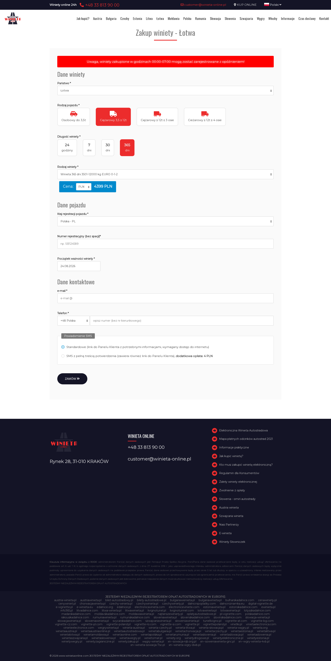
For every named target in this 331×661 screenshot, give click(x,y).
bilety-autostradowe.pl (151, 600)
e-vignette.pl (64, 607)
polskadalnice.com (257, 614)
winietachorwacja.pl (188, 631)
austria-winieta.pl (65, 600)
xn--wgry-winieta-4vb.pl (254, 641)
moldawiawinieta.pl (141, 614)
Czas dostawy (306, 18)
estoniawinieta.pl (214, 607)
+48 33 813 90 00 (101, 4)
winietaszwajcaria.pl (75, 638)
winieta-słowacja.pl (211, 627)
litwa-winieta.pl (111, 610)
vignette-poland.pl (118, 624)
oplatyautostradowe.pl (201, 614)
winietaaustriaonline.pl (95, 631)
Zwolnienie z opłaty (232, 490)
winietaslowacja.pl (231, 634)
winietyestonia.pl (258, 638)
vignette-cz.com (66, 624)
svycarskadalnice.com (127, 621)
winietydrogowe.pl (197, 638)
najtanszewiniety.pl (170, 614)
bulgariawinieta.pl (210, 600)
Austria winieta (229, 507)
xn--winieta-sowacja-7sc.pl (147, 645)
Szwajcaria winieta (231, 516)
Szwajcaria (246, 18)
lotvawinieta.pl (207, 610)
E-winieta (225, 533)
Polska (187, 18)
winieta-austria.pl (134, 627)
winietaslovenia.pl (204, 634)
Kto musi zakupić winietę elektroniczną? (246, 464)
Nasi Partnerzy (229, 524)
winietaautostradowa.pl (129, 631)
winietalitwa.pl (266, 631)
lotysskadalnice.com (257, 610)
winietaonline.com (125, 634)
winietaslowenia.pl (259, 634)
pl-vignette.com (230, 614)
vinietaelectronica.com (261, 624)
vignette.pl (192, 624)
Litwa (149, 18)
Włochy (272, 18)
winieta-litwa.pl (185, 627)
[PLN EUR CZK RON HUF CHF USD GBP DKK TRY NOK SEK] (83, 186)
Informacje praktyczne (234, 447)
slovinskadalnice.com (228, 617)
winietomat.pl (153, 638)
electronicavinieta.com (150, 607)
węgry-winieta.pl (153, 641)
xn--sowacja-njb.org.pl (182, 641)
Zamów (71, 378)
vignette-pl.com (91, 624)
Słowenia (230, 18)
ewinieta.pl (268, 607)
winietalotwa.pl (70, 634)
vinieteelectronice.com (78, 627)
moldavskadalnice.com (109, 614)
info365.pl (67, 610)
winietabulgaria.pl (159, 631)
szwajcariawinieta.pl (158, 621)
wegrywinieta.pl (108, 627)
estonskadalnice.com (243, 607)
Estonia (137, 18)
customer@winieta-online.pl (205, 5)
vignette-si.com (170, 624)
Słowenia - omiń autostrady (237, 499)
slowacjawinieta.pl (69, 621)
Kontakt (324, 18)
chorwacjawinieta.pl (93, 603)
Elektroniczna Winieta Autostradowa (243, 430)
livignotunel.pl (157, 610)
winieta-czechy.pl (160, 627)
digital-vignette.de (260, 603)
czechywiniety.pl (173, 603)
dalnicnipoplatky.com (202, 603)
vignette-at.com (236, 621)
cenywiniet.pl (67, 603)
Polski (274, 5)
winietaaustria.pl (66, 631)
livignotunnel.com (182, 610)
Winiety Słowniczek (232, 542)
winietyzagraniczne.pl (100, 641)
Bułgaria (111, 18)
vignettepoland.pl (215, 624)
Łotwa (160, 18)
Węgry (261, 18)
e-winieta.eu (85, 607)
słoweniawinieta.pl (187, 621)
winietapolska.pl (151, 634)
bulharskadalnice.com (239, 600)
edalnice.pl (124, 607)
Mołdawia (173, 18)
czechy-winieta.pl (120, 603)
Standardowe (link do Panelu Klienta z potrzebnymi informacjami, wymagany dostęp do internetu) (137, 347)
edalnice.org (105, 607)
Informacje (288, 18)
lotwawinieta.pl (230, 610)
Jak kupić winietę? (231, 456)
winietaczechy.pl (216, 631)
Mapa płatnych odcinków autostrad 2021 (246, 439)
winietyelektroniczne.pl (228, 638)
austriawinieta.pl (91, 600)
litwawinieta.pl (134, 610)
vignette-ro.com (145, 624)
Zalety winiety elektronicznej (238, 481)
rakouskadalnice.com (75, 617)
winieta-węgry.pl (238, 627)
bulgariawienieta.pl (182, 600)
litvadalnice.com (87, 610)
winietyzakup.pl (128, 641)
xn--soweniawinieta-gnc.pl (217, 641)
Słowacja (215, 18)
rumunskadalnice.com (135, 617)
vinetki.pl (236, 624)
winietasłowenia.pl (104, 638)
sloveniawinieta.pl (165, 617)
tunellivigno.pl (212, 621)
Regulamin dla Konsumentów (239, 473)
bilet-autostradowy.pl (119, 600)
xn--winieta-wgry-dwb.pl (185, 645)
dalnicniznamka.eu (232, 603)
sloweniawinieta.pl (97, 621)
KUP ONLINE (246, 5)
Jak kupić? (82, 18)
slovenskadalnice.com (195, 617)
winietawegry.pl (130, 638)
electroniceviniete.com (184, 607)
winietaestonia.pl (242, 631)
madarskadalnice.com (76, 614)
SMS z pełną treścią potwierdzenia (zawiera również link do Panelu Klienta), (139, 356)
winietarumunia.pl (177, 634)
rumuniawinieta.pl (104, 617)
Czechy (124, 18)
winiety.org (173, 638)
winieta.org (260, 627)
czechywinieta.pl (147, 603)
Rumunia (200, 18)
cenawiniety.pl (267, 600)
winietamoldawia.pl (96, 634)
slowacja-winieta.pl (257, 617)
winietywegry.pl (71, 641)
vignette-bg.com (262, 621)
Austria (97, 18)
